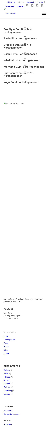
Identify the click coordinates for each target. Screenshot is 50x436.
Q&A (6, 349)
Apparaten (8, 424)
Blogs (6, 343)
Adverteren (8, 410)
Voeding (7, 394)
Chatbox (20, 6)
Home (6, 336)
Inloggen (21, 2)
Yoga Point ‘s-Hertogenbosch (21, 82)
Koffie (6, 380)
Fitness (7, 376)
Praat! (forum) (9, 339)
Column (7, 370)
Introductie (30, 2)
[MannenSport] (21, 13)
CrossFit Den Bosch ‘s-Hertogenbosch (18, 46)
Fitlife (6, 373)
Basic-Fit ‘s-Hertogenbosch (20, 38)
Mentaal (7, 383)
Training (7, 387)
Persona (40, 2)
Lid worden (11, 2)
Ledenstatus (10, 6)
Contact (7, 353)
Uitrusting (8, 390)
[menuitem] (11, 2)
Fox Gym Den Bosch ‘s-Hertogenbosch (18, 30)
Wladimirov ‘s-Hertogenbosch (22, 60)
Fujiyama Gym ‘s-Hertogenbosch (24, 66)
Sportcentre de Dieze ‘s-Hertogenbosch (18, 74)
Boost (6, 346)
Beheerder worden (11, 413)
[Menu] (42, 13)
